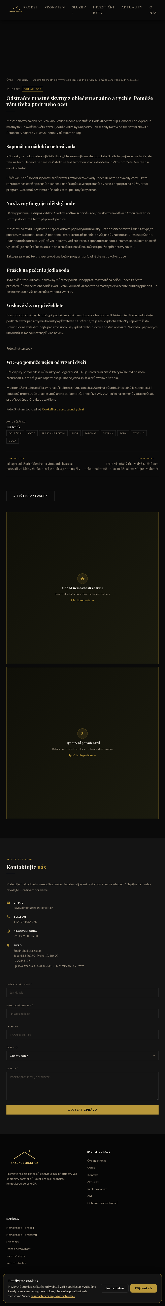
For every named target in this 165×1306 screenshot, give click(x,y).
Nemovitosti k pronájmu (21, 1234)
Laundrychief (75, 409)
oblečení (15, 433)
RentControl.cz (16, 1263)
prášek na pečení (53, 433)
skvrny (108, 433)
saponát (90, 433)
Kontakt (92, 1175)
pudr (75, 433)
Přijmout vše (143, 1288)
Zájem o (12, 1047)
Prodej (30, 7)
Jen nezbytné (114, 1288)
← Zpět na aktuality (30, 495)
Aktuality (132, 7)
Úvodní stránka (96, 1160)
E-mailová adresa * (19, 1005)
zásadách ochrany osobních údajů (53, 1296)
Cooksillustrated (53, 409)
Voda (12, 440)
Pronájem (55, 7)
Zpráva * (12, 1068)
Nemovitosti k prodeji (20, 1227)
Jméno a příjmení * (19, 984)
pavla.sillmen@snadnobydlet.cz (33, 907)
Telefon (12, 1026)
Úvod (9, 79)
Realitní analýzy (97, 1189)
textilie (138, 433)
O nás (91, 1167)
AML (90, 1196)
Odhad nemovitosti (18, 1248)
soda (123, 433)
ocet (31, 433)
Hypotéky (12, 1241)
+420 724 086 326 (25, 921)
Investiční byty (15, 1256)
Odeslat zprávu (82, 1109)
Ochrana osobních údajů (102, 1203)
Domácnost (32, 89)
